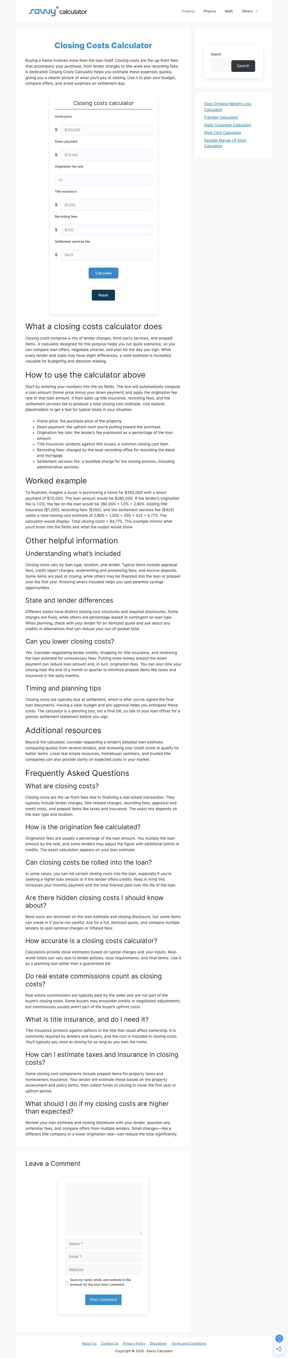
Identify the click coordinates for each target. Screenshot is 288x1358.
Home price (63, 116)
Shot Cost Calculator (222, 132)
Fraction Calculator (221, 117)
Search (216, 54)
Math (229, 11)
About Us (89, 1343)
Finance (188, 11)
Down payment (66, 141)
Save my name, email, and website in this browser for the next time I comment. (100, 1282)
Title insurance (65, 191)
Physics (210, 11)
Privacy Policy (134, 1343)
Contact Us (110, 1343)
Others (247, 11)
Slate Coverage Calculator (227, 125)
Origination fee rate (69, 166)
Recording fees (66, 216)
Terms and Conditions (188, 1343)
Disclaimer (158, 1343)
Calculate (103, 273)
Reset (103, 295)
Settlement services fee (72, 241)
